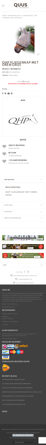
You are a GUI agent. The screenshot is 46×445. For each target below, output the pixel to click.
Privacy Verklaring (32, 429)
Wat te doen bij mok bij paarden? (13, 400)
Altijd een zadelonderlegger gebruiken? (16, 383)
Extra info (8, 205)
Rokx (21, 438)
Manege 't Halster (30, 438)
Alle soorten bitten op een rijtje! (13, 404)
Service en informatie (12, 218)
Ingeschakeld (28, 442)
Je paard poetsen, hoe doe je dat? (13, 379)
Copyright (42, 429)
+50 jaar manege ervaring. (25, 283)
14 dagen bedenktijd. (25, 279)
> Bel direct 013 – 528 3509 (10, 321)
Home (4, 15)
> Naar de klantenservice (9, 338)
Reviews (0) (8, 211)
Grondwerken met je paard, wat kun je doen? (18, 396)
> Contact (5, 324)
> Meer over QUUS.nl (8, 307)
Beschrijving (9, 179)
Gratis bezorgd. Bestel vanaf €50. (25, 275)
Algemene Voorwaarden (9, 429)
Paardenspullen (14, 15)
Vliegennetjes (27, 15)
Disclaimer (21, 429)
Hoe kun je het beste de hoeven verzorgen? (17, 388)
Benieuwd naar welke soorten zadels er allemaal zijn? (22, 392)
